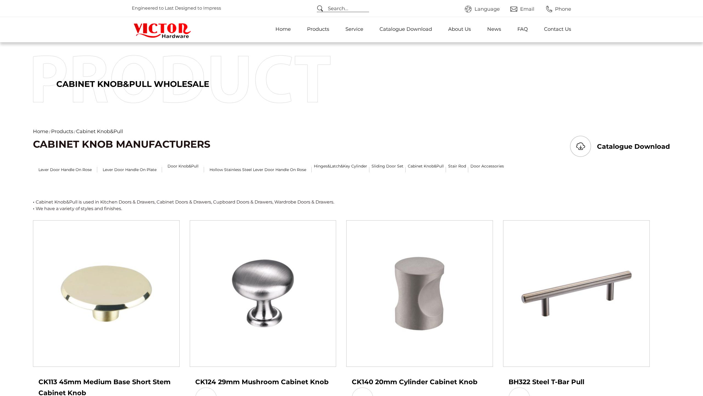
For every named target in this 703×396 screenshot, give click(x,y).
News (494, 29)
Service (354, 29)
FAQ (522, 29)
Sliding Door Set (387, 166)
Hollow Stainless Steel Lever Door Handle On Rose (258, 169)
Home (283, 29)
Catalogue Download (406, 29)
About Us (459, 29)
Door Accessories (487, 166)
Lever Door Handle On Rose (65, 169)
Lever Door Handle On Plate (130, 169)
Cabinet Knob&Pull (426, 166)
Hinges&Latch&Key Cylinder (340, 166)
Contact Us (557, 29)
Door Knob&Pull (183, 166)
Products (318, 29)
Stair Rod (457, 166)
